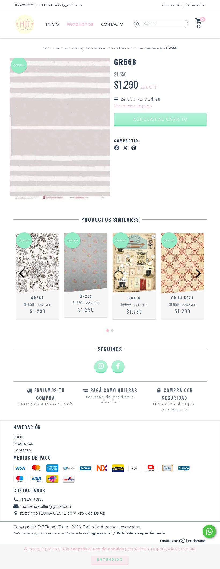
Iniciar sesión (195, 5)
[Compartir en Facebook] (116, 147)
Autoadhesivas (119, 48)
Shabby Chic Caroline (88, 48)
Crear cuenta (172, 5)
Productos (80, 24)
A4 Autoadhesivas (148, 48)
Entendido (110, 559)
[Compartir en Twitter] (125, 147)
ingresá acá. (100, 533)
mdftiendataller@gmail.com (60, 5)
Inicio (52, 24)
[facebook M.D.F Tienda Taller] (118, 366)
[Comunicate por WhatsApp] (209, 531)
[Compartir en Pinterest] (133, 147)
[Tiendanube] (183, 542)
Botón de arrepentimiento (141, 533)
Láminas (61, 48)
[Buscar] (136, 23)
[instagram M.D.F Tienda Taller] (101, 366)
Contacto (112, 24)
